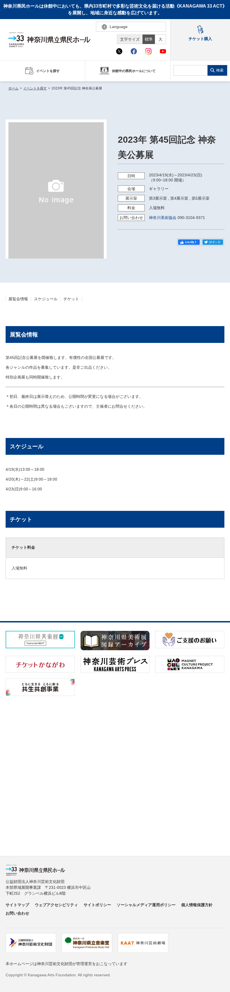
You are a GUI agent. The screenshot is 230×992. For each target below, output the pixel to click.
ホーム (13, 88)
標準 (149, 39)
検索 (220, 70)
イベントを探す (35, 88)
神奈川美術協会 (162, 217)
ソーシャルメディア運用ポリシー (146, 905)
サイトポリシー (97, 905)
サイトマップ (17, 905)
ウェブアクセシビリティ (56, 905)
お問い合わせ (17, 913)
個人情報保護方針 (197, 905)
